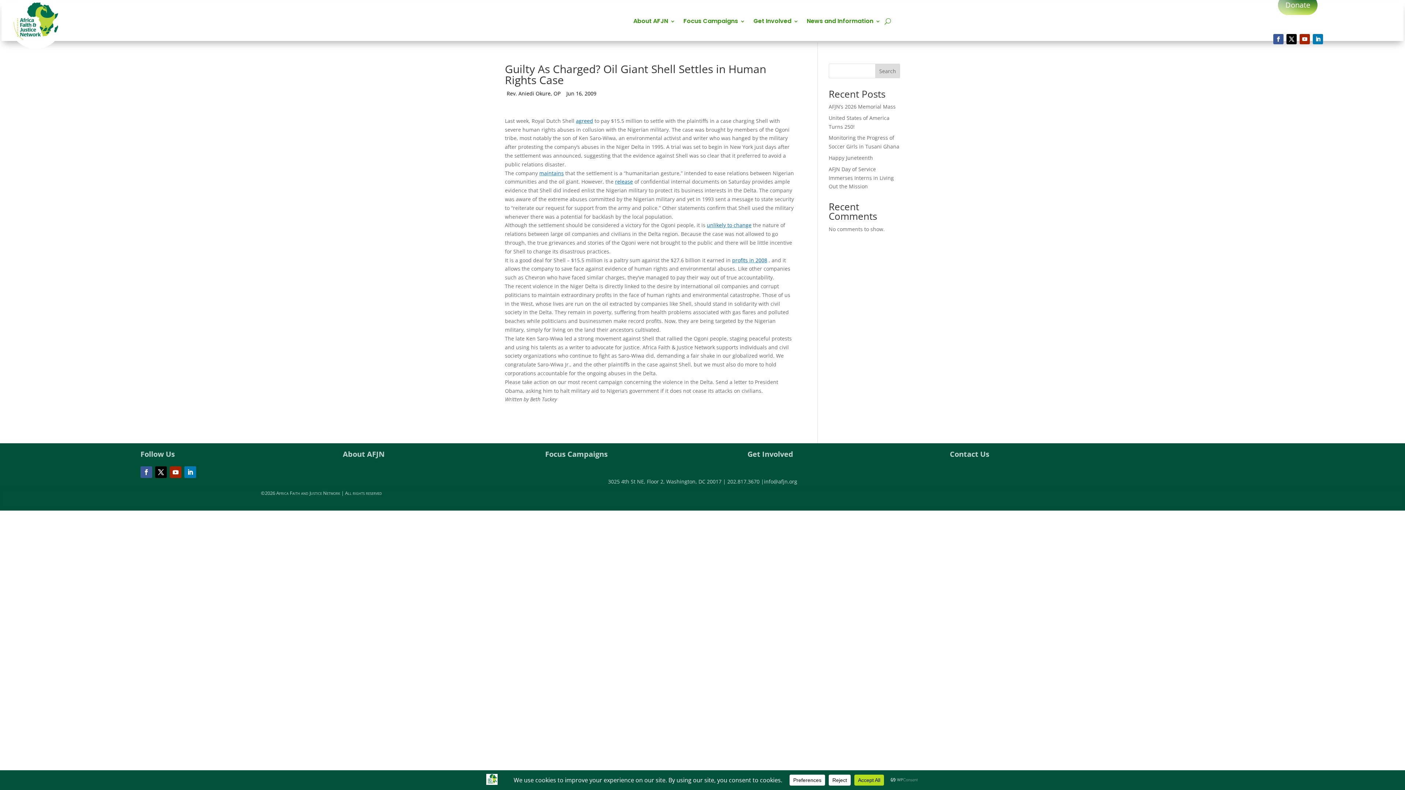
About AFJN (650, 22)
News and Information (840, 22)
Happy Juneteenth (851, 157)
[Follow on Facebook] (1278, 39)
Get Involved (772, 22)
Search (887, 71)
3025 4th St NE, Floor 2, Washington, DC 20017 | (667, 481)
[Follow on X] (1291, 39)
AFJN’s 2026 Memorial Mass (862, 106)
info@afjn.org (780, 481)
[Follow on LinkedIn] (1318, 39)
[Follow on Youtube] (1305, 39)
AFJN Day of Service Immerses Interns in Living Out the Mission (861, 178)
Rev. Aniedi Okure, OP (534, 93)
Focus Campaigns (710, 22)
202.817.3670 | (745, 481)
